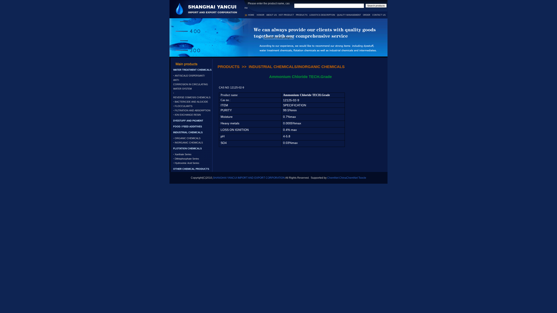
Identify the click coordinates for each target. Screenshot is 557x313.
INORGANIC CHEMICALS (189, 142)
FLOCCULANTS (183, 106)
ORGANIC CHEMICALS (187, 138)
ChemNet (333, 177)
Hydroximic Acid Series (187, 163)
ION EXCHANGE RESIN (188, 114)
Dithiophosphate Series (187, 158)
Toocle (362, 177)
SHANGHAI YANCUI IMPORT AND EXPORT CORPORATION (249, 177)
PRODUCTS (301, 15)
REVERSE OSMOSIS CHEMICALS (191, 97)
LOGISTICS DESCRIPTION (322, 15)
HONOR (260, 15)
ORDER (366, 15)
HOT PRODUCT (286, 15)
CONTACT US (379, 15)
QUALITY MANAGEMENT (349, 15)
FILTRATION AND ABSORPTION (192, 110)
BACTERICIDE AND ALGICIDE (191, 101)
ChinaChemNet (348, 177)
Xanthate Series (183, 154)
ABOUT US (271, 15)
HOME (251, 15)
